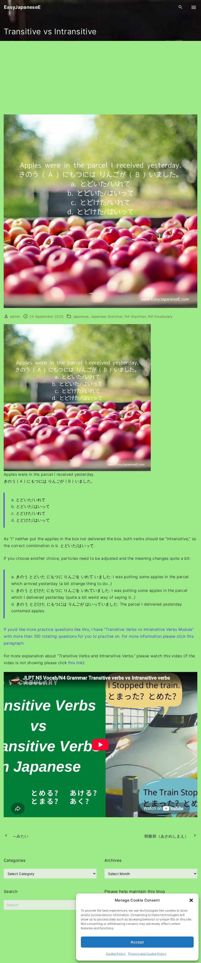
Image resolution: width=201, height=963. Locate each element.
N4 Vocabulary (160, 316)
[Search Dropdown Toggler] (180, 7)
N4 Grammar (135, 316)
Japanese (81, 316)
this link (75, 662)
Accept (137, 942)
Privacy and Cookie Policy (147, 953)
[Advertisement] (100, 77)
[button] (191, 900)
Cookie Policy (116, 953)
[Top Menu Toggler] (193, 7)
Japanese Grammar (107, 316)
